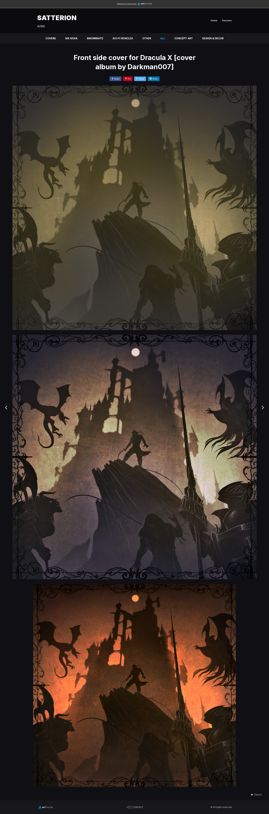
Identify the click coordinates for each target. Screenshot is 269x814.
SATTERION (57, 18)
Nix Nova (71, 38)
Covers (50, 38)
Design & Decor (213, 38)
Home (214, 20)
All (162, 38)
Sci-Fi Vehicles (123, 38)
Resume (227, 20)
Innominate (95, 38)
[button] (256, 794)
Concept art (183, 38)
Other (146, 38)
